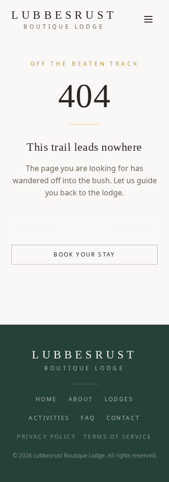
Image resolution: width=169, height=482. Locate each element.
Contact (123, 418)
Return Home (84, 227)
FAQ (88, 418)
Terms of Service (118, 437)
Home (46, 399)
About (81, 399)
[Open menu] (148, 19)
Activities (49, 418)
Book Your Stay (84, 254)
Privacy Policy (46, 437)
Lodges (119, 399)
